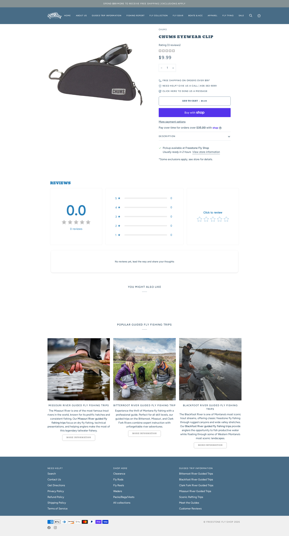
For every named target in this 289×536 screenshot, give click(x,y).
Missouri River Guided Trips (195, 491)
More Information (78, 437)
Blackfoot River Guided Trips (196, 479)
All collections (121, 502)
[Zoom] (95, 75)
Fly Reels (118, 485)
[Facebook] (49, 527)
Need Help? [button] (55, 468)
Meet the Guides (189, 502)
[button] (81, 15)
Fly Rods (118, 479)
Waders (117, 491)
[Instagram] (55, 527)
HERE (174, 91)
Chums (163, 29)
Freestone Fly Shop (219, 522)
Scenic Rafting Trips (191, 497)
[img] (167, 51)
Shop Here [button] (120, 468)
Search (51, 473)
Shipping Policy (56, 502)
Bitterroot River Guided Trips (196, 473)
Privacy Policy (55, 491)
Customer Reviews (190, 508)
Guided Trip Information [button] (196, 468)
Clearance (119, 473)
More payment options (172, 121)
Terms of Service (57, 508)
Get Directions (56, 485)
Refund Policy (55, 497)
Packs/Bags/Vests (123, 497)
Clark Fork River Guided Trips (196, 485)
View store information (206, 152)
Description (167, 136)
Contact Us (54, 479)
